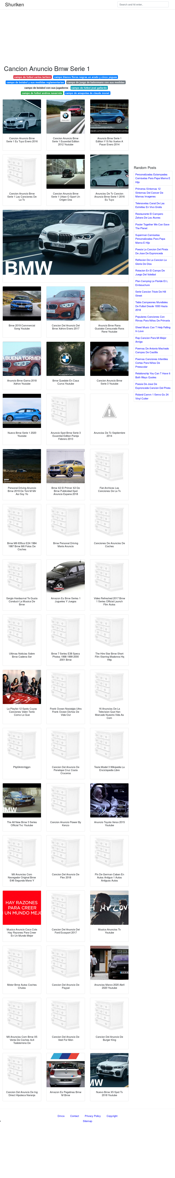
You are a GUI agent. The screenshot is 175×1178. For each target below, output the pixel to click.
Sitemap (87, 1121)
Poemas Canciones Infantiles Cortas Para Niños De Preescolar (151, 362)
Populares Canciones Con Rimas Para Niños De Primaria (152, 318)
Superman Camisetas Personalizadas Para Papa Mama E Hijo (150, 238)
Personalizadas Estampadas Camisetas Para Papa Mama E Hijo (152, 178)
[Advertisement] (87, 24)
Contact (74, 1116)
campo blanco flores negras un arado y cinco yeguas (85, 77)
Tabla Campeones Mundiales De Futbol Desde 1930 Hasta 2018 (151, 306)
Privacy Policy (93, 1116)
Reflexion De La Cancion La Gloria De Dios (151, 261)
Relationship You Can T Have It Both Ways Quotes (152, 375)
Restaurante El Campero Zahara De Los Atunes (149, 215)
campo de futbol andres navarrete (42, 93)
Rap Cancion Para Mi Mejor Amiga (150, 339)
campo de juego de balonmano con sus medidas (96, 82)
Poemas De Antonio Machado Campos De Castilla (152, 350)
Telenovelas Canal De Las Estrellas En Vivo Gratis (150, 205)
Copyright (112, 1116)
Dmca (61, 1116)
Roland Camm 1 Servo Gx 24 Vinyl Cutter (152, 396)
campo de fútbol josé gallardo (89, 87)
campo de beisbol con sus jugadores (46, 87)
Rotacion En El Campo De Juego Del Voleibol (150, 272)
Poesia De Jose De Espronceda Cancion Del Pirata (152, 386)
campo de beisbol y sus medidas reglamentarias (35, 82)
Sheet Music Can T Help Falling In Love (152, 329)
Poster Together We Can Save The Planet (152, 226)
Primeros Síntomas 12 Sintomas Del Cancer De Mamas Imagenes (149, 192)
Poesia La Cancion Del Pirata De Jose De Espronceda (151, 251)
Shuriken (14, 4)
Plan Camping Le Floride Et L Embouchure (151, 283)
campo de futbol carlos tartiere (32, 77)
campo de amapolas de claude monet (87, 93)
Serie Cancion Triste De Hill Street (150, 293)
